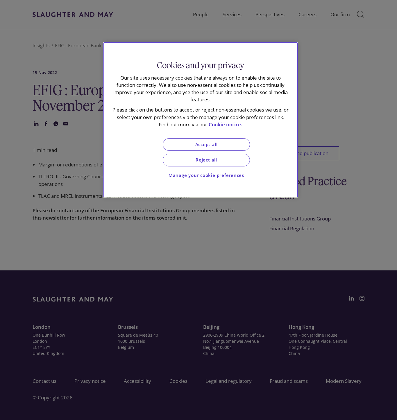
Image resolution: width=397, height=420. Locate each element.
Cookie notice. (225, 124)
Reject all (206, 160)
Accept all (206, 144)
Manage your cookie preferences (206, 175)
